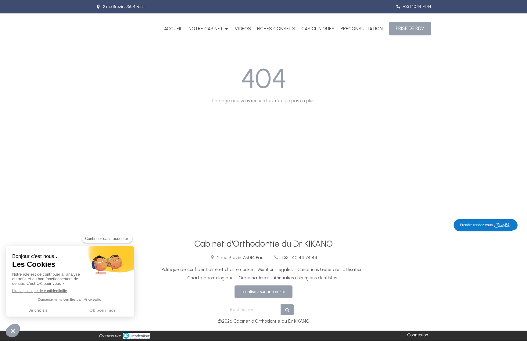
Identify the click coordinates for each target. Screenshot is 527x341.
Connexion (417, 335)
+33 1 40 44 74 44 (299, 257)
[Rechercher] (287, 309)
